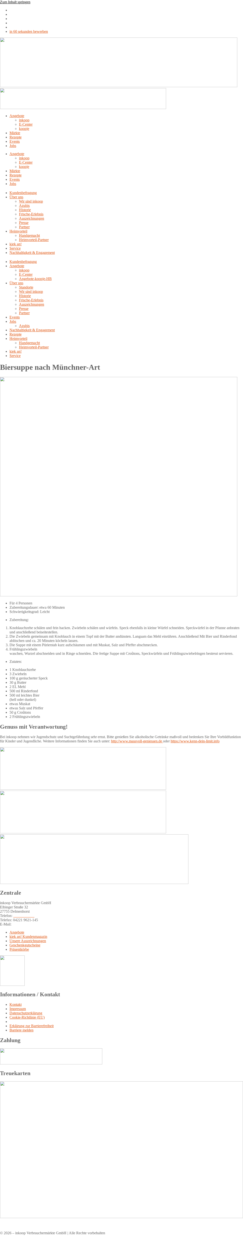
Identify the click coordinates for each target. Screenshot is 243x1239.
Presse (23, 223)
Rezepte (15, 137)
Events (14, 141)
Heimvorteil (18, 231)
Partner (24, 227)
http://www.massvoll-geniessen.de (137, 741)
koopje (24, 129)
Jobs (12, 146)
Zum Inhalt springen (15, 2)
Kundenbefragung (23, 193)
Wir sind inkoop (31, 201)
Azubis (24, 206)
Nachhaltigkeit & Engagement (32, 253)
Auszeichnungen (31, 218)
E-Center (26, 124)
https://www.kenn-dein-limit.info (195, 741)
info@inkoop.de (24, 924)
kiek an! (15, 244)
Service (15, 248)
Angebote (16, 116)
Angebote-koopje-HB (35, 279)
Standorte (26, 287)
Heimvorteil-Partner (34, 240)
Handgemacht (29, 235)
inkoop (24, 120)
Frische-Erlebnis (31, 214)
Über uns (16, 197)
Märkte (14, 133)
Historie (25, 210)
